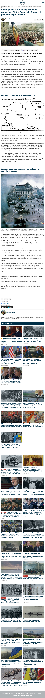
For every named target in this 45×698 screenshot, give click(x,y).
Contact (39, 693)
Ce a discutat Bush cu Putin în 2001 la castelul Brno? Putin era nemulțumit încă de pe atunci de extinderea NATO (11, 381)
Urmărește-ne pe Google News (30, 50)
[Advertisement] (33, 378)
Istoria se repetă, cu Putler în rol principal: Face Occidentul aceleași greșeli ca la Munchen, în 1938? (10, 446)
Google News (6, 303)
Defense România (4, 6)
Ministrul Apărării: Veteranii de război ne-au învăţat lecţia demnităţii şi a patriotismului (33, 682)
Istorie (9, 6)
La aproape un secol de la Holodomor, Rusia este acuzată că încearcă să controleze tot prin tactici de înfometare (33, 598)
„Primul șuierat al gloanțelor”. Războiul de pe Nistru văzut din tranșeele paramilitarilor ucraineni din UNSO (33, 340)
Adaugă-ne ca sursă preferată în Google (12, 50)
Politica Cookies (20, 693)
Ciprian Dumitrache (10, 18)
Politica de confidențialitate (8, 693)
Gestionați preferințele (31, 693)
